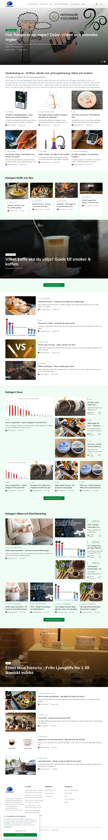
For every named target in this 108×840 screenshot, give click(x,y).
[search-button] (97, 4)
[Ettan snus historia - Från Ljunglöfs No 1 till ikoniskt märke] (54, 657)
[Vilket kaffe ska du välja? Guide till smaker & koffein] (54, 249)
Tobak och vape (11, 30)
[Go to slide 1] (101, 61)
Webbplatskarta (55, 830)
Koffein (83, 4)
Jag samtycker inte (20, 831)
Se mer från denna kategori (52, 285)
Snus (51, 4)
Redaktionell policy (44, 830)
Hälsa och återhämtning (61, 4)
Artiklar (28, 787)
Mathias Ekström (10, 268)
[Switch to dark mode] (101, 4)
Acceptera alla (20, 835)
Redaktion (48, 787)
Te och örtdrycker (74, 4)
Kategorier (68, 787)
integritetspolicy (7, 826)
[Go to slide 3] (104, 61)
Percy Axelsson (49, 796)
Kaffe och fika (44, 4)
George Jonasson (10, 49)
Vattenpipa (10, 112)
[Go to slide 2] (103, 61)
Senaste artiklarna (33, 4)
